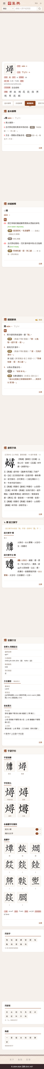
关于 (12, 1059)
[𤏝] (33, 92)
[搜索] (39, 9)
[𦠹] (14, 96)
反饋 (40, 148)
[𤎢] (28, 92)
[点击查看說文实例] (9, 766)
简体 (36, 3)
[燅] (15, 92)
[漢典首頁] (14, 3)
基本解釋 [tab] (7, 103)
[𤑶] (5, 96)
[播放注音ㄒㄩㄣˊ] (29, 72)
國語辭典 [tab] (30, 103)
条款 (20, 1059)
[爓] (19, 92)
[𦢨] (19, 96)
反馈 (28, 1059)
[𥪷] (10, 96)
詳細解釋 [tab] (19, 103)
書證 (40, 320)
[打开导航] (4, 3)
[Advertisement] (22, 36)
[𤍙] (24, 92)
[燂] (10, 92)
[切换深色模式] (40, 3)
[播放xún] (26, 66)
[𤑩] (37, 92)
